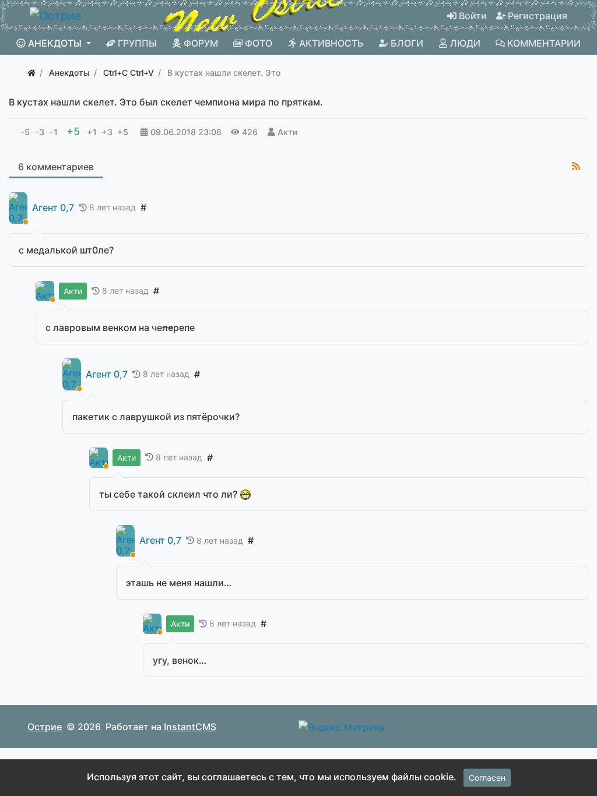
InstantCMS (190, 726)
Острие (44, 726)
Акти (288, 132)
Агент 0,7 (53, 207)
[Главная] (31, 73)
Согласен (487, 778)
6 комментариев (56, 166)
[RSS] (576, 166)
